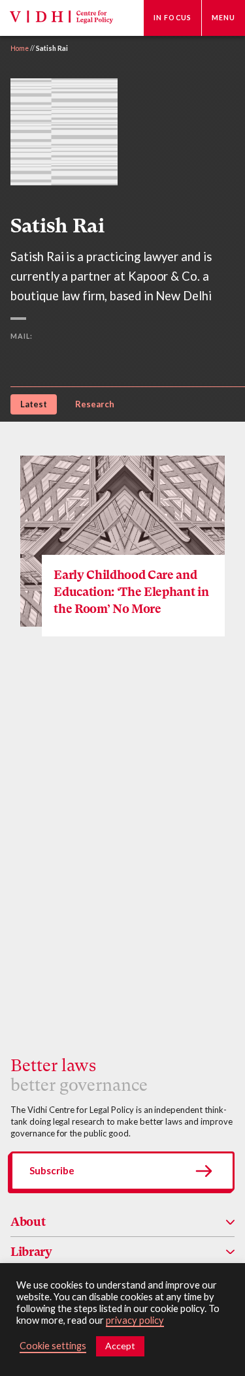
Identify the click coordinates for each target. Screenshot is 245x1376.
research (94, 404)
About (27, 1221)
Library (31, 1252)
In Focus (172, 18)
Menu (223, 18)
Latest (33, 404)
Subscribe (51, 1170)
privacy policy (135, 1320)
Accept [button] (120, 1345)
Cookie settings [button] (53, 1345)
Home (19, 48)
